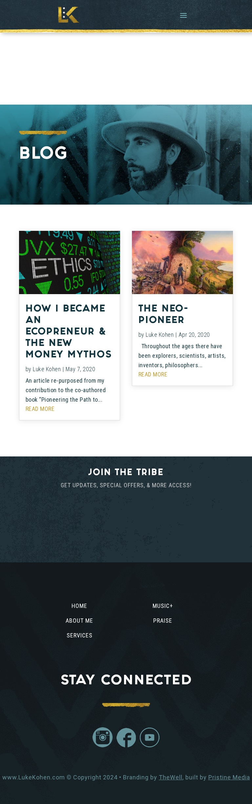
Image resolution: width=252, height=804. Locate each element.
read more (40, 408)
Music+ (163, 605)
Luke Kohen (47, 369)
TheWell (170, 777)
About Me (79, 620)
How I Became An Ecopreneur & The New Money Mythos (69, 332)
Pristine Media (229, 777)
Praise (162, 620)
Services (80, 635)
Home (79, 605)
